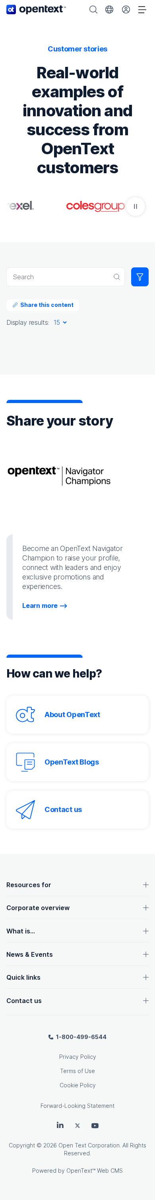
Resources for (28, 885)
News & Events (29, 954)
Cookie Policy (78, 1085)
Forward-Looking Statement (77, 1105)
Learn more (40, 605)
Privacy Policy (77, 1056)
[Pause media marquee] (135, 206)
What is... (20, 931)
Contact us (63, 809)
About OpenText (72, 714)
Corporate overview (38, 908)
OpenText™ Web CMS (94, 1170)
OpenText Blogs (72, 762)
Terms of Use (77, 1071)
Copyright (22, 1145)
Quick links (23, 977)
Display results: (27, 322)
